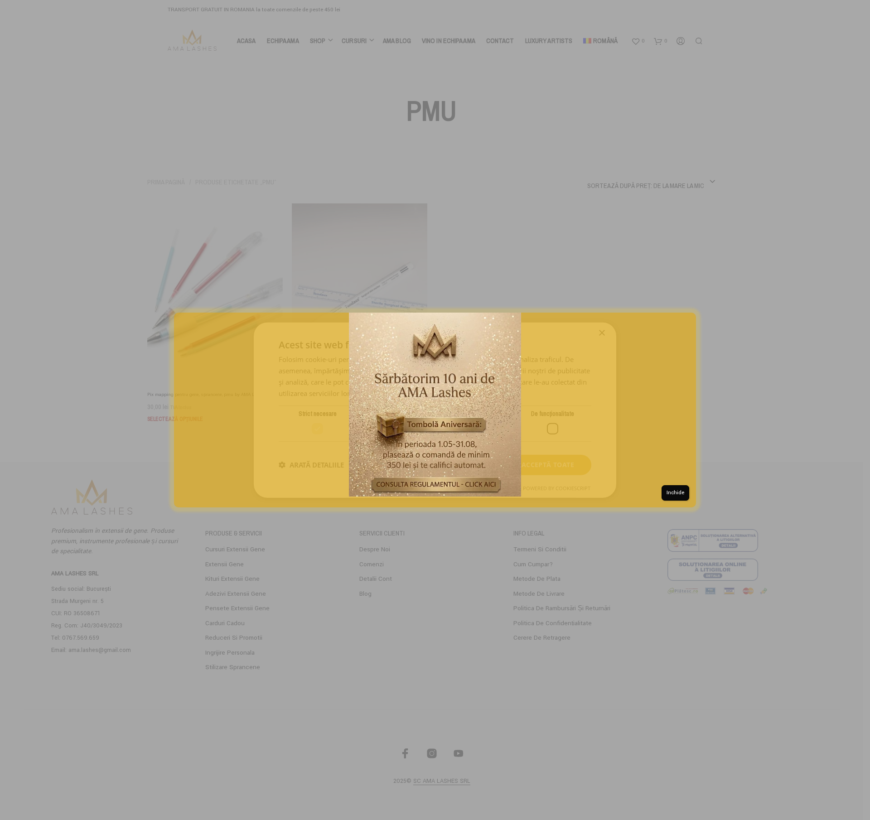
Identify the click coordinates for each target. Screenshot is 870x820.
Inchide (675, 493)
